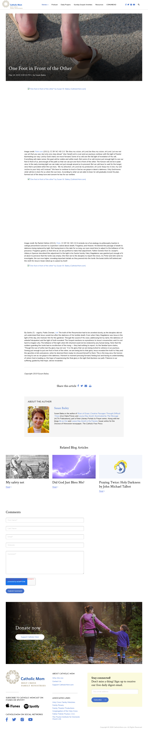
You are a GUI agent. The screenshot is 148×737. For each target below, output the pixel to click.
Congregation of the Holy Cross (65, 711)
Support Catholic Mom (30, 637)
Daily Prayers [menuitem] (66, 5)
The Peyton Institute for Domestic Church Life (66, 718)
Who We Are (57, 678)
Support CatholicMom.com (63, 684)
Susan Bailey (40, 75)
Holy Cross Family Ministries (63, 702)
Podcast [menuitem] (55, 5)
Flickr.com (39, 151)
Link (56, 332)
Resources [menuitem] (99, 5)
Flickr (58, 243)
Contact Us (56, 681)
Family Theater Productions (63, 708)
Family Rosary (58, 705)
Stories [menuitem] (44, 5)
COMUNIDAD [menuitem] (111, 5)
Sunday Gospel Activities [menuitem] (83, 5)
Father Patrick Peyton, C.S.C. (63, 714)
